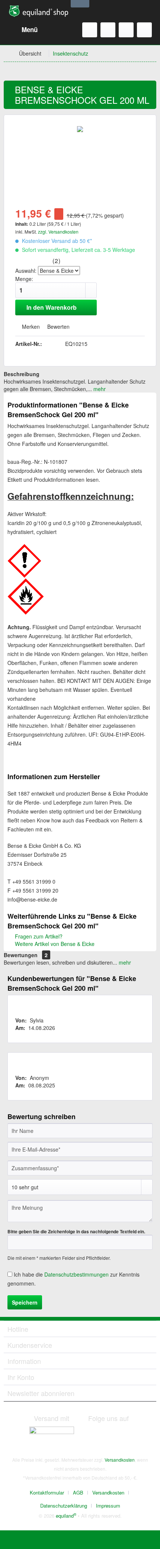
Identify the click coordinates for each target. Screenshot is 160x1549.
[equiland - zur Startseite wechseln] (38, 11)
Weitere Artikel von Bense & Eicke (54, 943)
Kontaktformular (47, 1492)
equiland (66, 1515)
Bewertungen (21, 955)
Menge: (24, 278)
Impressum (108, 1505)
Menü (30, 29)
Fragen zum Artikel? (38, 936)
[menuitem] (22, 29)
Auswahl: (25, 270)
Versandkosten (120, 1459)
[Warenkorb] (144, 29)
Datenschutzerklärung (63, 1505)
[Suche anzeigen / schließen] (89, 29)
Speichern (25, 1302)
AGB (78, 1492)
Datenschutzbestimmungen (76, 1274)
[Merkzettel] (107, 29)
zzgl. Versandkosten (58, 231)
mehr (99, 389)
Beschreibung (21, 374)
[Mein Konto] (126, 29)
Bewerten (58, 326)
